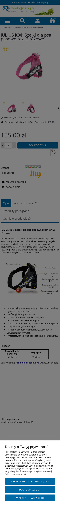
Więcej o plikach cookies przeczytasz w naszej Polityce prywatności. (28, 472)
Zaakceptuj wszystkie (30, 497)
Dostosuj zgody (30, 489)
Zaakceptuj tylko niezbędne (30, 481)
